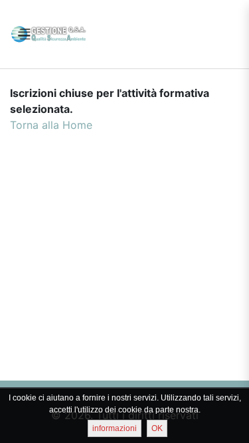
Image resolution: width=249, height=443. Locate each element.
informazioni (114, 428)
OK (157, 428)
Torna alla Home (51, 125)
